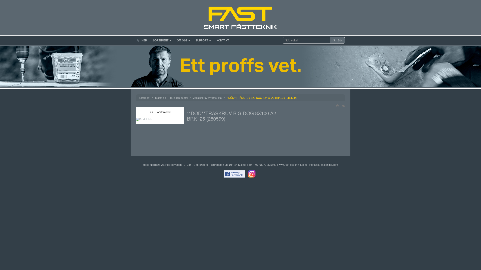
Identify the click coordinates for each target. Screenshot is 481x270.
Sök (338, 40)
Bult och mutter (179, 98)
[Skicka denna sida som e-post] (342, 105)
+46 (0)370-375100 (264, 164)
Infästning (160, 98)
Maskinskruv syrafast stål (207, 98)
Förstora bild (162, 112)
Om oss (182, 40)
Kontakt (222, 40)
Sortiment (161, 40)
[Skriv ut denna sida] (336, 105)
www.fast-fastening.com (293, 164)
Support (202, 40)
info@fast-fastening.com (323, 164)
